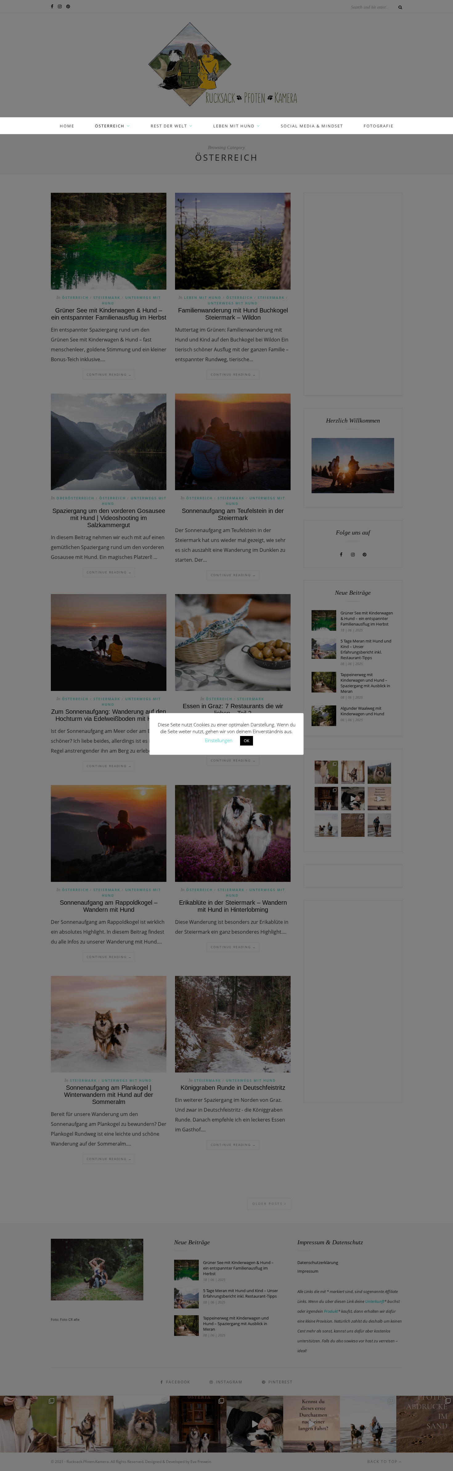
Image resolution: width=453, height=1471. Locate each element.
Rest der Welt (169, 126)
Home (67, 126)
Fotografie (379, 126)
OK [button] (246, 740)
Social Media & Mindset (312, 126)
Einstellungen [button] (218, 740)
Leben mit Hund (234, 126)
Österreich (109, 126)
